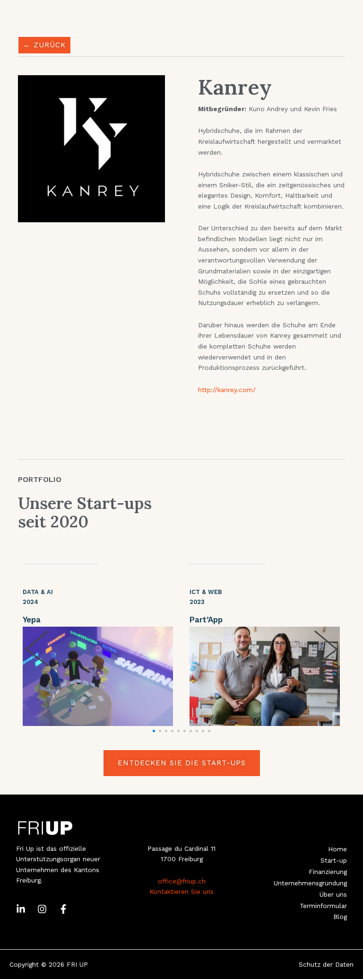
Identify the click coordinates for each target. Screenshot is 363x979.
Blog (340, 916)
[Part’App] (265, 676)
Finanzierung (328, 871)
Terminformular (323, 905)
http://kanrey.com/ (227, 389)
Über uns (333, 894)
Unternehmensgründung (310, 883)
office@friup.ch (182, 881)
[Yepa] (98, 676)
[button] (154, 731)
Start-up (333, 860)
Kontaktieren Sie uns (181, 891)
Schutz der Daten (326, 964)
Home (337, 849)
